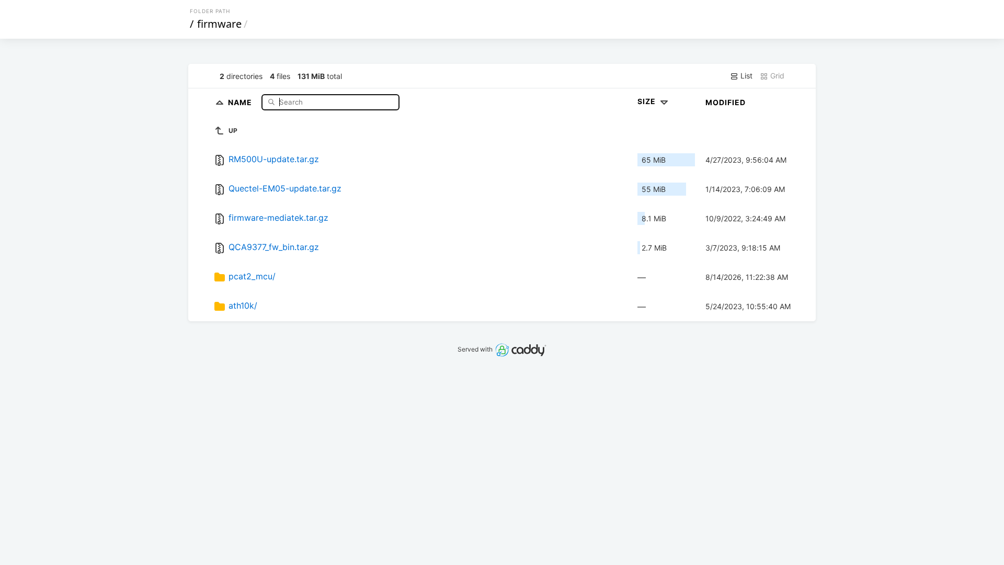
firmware (219, 24)
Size (647, 101)
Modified (725, 102)
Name (241, 101)
